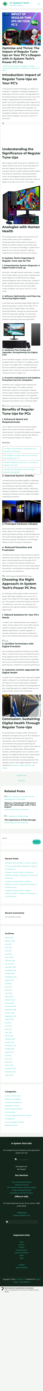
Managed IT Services (12, 1106)
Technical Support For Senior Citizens (18, 1115)
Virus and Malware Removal (21, 1182)
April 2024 (8, 993)
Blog (21, 1258)
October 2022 (9, 1049)
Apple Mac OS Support (13, 1099)
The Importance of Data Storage (20, 820)
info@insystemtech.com (21, 1215)
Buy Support (21, 1169)
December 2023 (10, 1006)
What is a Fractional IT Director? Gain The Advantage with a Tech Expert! (20, 805)
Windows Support (11, 1125)
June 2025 (8, 947)
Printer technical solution (14, 1109)
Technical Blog (10, 1112)
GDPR (21, 1255)
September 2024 (10, 977)
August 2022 (9, 1052)
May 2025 (8, 951)
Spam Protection (21, 1268)
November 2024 (10, 970)
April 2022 (8, 1062)
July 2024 (8, 983)
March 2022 (9, 1065)
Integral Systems (25, 765)
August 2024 (9, 980)
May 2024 (8, 990)
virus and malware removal (14, 1122)
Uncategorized (10, 1119)
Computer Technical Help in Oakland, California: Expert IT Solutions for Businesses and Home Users (20, 893)
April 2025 (8, 954)
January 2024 (9, 1003)
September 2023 (10, 1016)
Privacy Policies (21, 1250)
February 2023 (10, 1039)
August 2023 (9, 1019)
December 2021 (10, 1068)
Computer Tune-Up (21, 1185)
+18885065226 (21, 1213)
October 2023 (9, 1013)
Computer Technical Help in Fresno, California (21, 863)
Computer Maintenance (13, 1102)
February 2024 (10, 1000)
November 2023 (10, 1010)
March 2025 (9, 957)
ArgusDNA (14, 765)
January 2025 (9, 964)
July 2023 (8, 1023)
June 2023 (8, 1026)
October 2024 (9, 974)
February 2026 (10, 941)
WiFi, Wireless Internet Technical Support (21, 1187)
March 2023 (9, 1036)
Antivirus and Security (12, 1096)
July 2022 (8, 1055)
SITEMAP (21, 1265)
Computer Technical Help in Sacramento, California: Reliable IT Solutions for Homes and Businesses (21, 875)
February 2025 (10, 960)
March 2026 (9, 938)
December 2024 (10, 967)
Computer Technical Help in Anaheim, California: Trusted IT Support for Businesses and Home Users (20, 884)
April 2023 (8, 1033)
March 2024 (9, 996)
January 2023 (9, 1042)
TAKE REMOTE (25, 1282)
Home (22, 1242)
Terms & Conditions (21, 1253)
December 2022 (10, 1046)
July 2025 (8, 944)
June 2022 (8, 1059)
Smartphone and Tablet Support (21, 1193)
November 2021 (10, 1072)
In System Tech (19, 2)
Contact (21, 1247)
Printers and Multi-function (21, 1190)
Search (4, 838)
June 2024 (8, 987)
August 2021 (9, 1075)
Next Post (21, 781)
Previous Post (21, 775)
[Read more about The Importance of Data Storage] (16, 816)
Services (21, 1245)
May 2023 (8, 1029)
